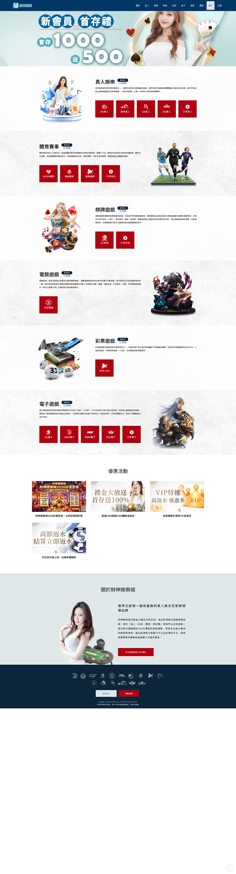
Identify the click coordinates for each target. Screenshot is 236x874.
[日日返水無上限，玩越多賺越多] (59, 541)
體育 (138, 5)
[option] (118, 38)
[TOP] (230, 868)
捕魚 (192, 5)
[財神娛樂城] (118, 38)
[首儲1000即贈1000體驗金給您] (118, 499)
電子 (183, 5)
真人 (147, 5)
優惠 (201, 5)
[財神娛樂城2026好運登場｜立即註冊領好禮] (59, 499)
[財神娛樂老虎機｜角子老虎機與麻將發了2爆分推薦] (23, 5)
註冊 (220, 5)
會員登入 (106, 693)
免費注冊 (128, 693)
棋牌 (156, 5)
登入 (210, 5)
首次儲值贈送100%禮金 (135, 652)
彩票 (174, 5)
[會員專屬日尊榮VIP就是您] (177, 499)
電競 (165, 5)
